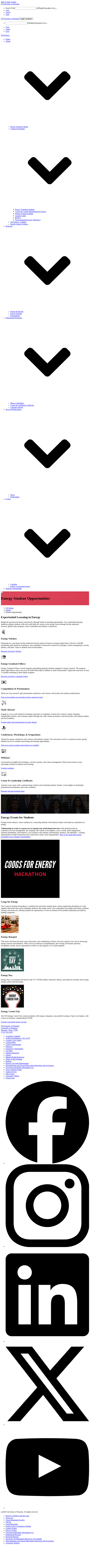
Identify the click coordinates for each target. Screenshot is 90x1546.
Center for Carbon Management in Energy (30, 212)
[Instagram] (47, 1246)
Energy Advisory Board (19, 127)
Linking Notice (11, 1528)
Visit (7, 10)
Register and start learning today (13, 791)
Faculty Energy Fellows (19, 224)
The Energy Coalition (18, 222)
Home (8, 39)
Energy (8, 610)
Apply (8, 12)
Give (7, 15)
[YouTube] (47, 1508)
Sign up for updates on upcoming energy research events (22, 697)
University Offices (12, 1076)
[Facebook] (47, 1163)
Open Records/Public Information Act (20, 1068)
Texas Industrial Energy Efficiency (28, 220)
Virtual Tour (10, 1078)
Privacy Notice (11, 1530)
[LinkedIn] (47, 1341)
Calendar (13, 584)
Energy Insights (16, 314)
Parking (8, 1061)
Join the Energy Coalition (10, 812)
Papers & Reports (16, 312)
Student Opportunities (14, 589)
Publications (14, 497)
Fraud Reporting (12, 1524)
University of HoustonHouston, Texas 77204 (9, 1029)
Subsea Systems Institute (24, 214)
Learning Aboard (16, 407)
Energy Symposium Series (20, 586)
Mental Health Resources (15, 1057)
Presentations (15, 316)
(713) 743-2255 (7, 1032)
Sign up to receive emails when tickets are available (20, 745)
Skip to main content (8, 2)
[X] (47, 1425)
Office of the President (14, 1059)
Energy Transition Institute (25, 209)
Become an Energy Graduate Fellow (14, 676)
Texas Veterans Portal (14, 1070)
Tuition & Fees (11, 1072)
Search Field (10, 8)
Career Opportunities (13, 1045)
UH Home (9, 608)
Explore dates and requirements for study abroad (19, 722)
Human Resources (12, 1053)
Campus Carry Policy (14, 1040)
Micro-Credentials (17, 403)
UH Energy (5, 35)
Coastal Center (20, 216)
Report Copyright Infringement (17, 1063)
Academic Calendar (13, 1036)
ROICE (18, 218)
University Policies (13, 1543)
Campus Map (11, 1042)
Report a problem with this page (17, 1516)
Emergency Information (14, 1049)
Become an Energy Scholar (11, 651)
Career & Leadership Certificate (22, 405)
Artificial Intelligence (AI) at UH (18, 1038)
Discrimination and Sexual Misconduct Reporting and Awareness (30, 1065)
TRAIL (8, 1522)
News (12, 495)
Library (8, 1055)
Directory (9, 1047)
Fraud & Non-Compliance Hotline (18, 1526)
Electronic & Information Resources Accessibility (24, 1539)
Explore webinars (7, 768)
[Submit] (56, 8)
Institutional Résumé (13, 1535)
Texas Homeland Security (15, 1520)
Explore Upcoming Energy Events (13, 1022)
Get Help (9, 1051)
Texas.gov (9, 1518)
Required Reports (12, 1537)
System (10, 1074)
